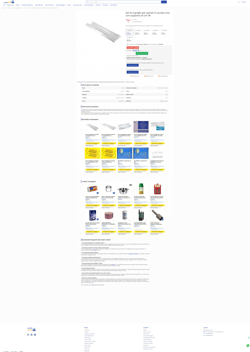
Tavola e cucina (147, 332)
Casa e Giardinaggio (60, 5)
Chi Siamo (86, 330)
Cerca (163, 2)
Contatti (95, 250)
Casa (24, 7)
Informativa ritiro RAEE (90, 341)
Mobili (28, 7)
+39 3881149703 (209, 335)
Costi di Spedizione (89, 335)
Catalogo (9, 7)
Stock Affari (87, 347)
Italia (143, 57)
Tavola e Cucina (10, 5)
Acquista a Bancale (132, 72)
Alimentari (98, 5)
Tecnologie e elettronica (27, 5)
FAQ (93, 285)
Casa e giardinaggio (17, 7)
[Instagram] (28, 334)
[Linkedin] (35, 334)
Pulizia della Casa (39, 5)
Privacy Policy (87, 339)
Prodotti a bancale (88, 343)
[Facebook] (31, 334)
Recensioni (87, 350)
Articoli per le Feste (77, 5)
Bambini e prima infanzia (149, 347)
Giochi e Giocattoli (49, 5)
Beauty (17, 5)
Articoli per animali (148, 349)
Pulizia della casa (147, 339)
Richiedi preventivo (132, 65)
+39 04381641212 (209, 333)
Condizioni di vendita (133, 253)
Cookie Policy (87, 337)
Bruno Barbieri (113, 5)
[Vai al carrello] (239, 2)
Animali (69, 5)
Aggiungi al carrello (142, 53)
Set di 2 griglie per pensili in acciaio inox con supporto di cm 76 (44, 7)
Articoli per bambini (88, 5)
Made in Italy (87, 345)
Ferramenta (105, 5)
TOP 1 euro (87, 349)
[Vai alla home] (9, 2)
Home (4, 7)
